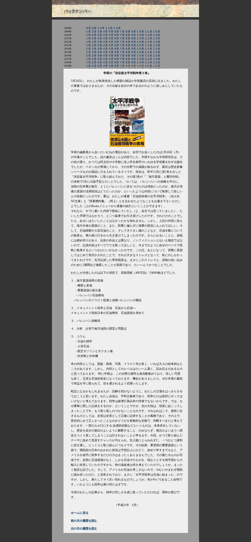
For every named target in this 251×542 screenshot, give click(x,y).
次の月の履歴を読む (84, 528)
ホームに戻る (79, 513)
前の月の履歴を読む (84, 520)
